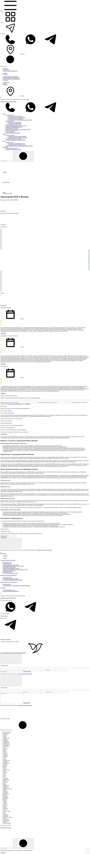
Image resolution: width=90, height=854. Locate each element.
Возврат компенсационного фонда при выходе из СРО (18, 129)
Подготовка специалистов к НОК (13, 138)
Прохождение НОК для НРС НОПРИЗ (17, 136)
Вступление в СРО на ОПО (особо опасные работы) (20, 119)
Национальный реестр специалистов (11, 79)
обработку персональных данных (44, 550)
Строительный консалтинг (12, 148)
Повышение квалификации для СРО (14, 127)
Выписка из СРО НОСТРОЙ (15, 123)
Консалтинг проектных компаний (13, 149)
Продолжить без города (6, 827)
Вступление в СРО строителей (15, 116)
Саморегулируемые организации (10, 76)
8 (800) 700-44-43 (4, 101)
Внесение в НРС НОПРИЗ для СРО (16, 143)
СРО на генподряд (10, 131)
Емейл (2, 535)
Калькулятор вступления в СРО (13, 132)
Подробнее (3, 333)
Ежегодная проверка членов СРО (13, 124)
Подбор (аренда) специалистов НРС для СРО (16, 125)
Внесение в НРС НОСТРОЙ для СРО (16, 144)
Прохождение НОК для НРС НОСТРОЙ (17, 137)
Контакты (5, 68)
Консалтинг (5, 80)
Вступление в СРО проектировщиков (16, 117)
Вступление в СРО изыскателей (15, 118)
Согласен (3, 852)
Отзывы (5, 73)
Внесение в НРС (9, 142)
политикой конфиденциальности (14, 403)
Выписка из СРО (10, 121)
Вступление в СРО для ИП (12, 128)
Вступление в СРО (10, 115)
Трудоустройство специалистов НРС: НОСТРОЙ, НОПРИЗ (19, 145)
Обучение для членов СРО (12, 130)
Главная (5, 172)
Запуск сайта (20, 652)
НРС (4, 141)
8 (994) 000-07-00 (12, 101)
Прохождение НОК (10, 135)
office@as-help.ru (4, 616)
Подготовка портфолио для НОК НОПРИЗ (15, 140)
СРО (4, 114)
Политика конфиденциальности (10, 71)
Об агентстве (6, 69)
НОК (4, 134)
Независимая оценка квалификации (11, 77)
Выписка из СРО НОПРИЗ (14, 122)
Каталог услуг (6, 182)
